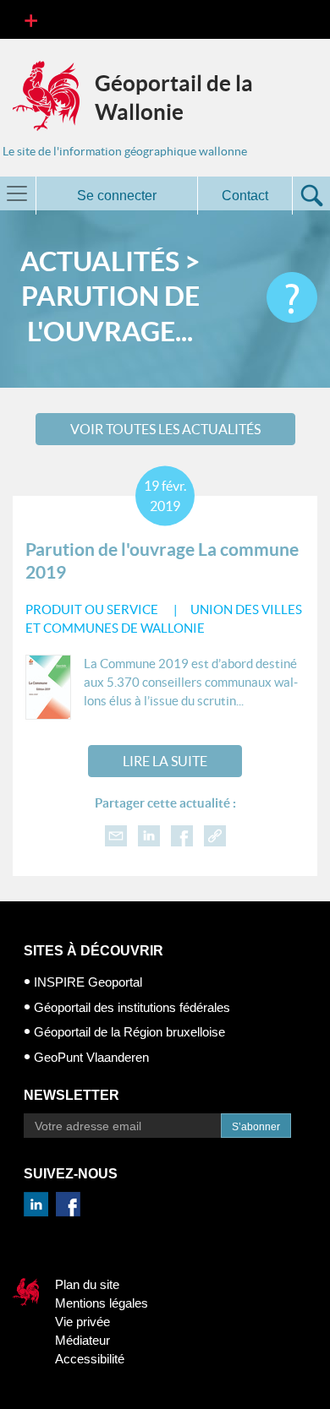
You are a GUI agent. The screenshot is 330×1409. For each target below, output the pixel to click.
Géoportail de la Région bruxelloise (129, 1032)
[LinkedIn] (149, 834)
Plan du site (87, 1284)
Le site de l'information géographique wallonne (125, 151)
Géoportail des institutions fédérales (132, 1007)
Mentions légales (101, 1303)
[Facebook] (182, 834)
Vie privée (82, 1321)
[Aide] (292, 297)
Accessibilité (89, 1359)
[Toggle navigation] (31, 19)
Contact (245, 195)
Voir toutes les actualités (165, 429)
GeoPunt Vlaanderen (91, 1057)
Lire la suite (165, 761)
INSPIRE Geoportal (88, 982)
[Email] (116, 834)
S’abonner (256, 1127)
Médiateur (82, 1340)
